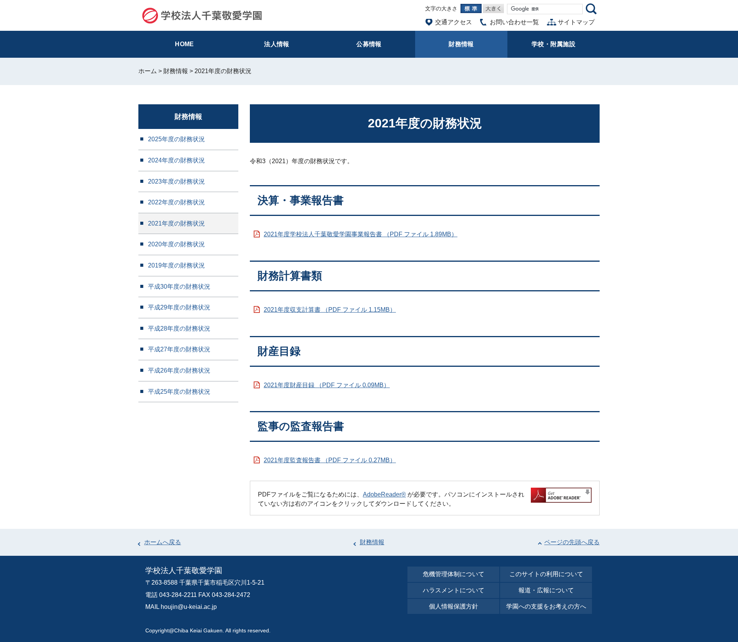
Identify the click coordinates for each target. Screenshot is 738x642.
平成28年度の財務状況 (179, 328)
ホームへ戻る (162, 542)
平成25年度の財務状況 (179, 391)
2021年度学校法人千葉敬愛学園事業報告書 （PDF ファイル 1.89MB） (360, 234)
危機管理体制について (453, 574)
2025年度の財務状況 (176, 139)
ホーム (147, 71)
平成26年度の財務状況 (179, 370)
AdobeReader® (384, 494)
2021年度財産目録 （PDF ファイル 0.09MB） (327, 385)
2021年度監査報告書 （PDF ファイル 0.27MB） (330, 460)
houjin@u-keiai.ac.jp (189, 607)
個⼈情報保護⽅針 (453, 606)
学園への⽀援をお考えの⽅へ (546, 606)
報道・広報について (546, 590)
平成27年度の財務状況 (179, 349)
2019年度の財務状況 (176, 265)
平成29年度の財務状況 (179, 307)
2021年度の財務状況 (176, 223)
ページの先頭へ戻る (572, 542)
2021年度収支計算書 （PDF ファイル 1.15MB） (330, 309)
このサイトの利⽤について (546, 574)
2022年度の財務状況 (176, 202)
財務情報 (175, 71)
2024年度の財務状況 (176, 160)
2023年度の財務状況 (176, 181)
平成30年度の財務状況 (179, 286)
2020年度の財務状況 (176, 244)
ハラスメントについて (453, 590)
